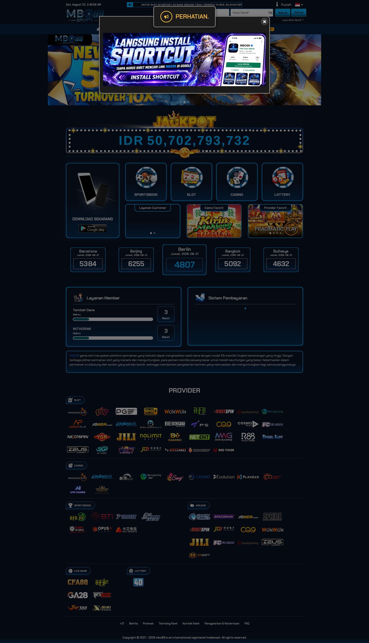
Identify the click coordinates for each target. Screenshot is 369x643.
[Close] (264, 21)
